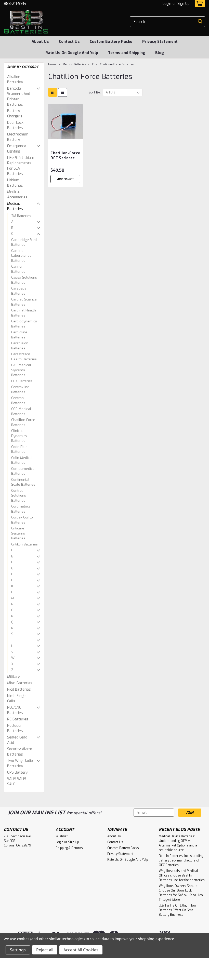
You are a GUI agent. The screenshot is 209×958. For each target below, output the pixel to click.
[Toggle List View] (62, 92)
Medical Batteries (15, 206)
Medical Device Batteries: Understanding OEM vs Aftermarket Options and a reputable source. (178, 843)
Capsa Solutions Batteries (24, 280)
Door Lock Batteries (15, 125)
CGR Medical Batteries (21, 411)
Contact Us (69, 41)
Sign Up (183, 3)
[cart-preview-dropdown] (198, 3)
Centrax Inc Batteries (20, 389)
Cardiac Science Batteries (24, 302)
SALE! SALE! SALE (16, 781)
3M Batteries (21, 216)
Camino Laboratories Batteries (21, 256)
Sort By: (95, 92)
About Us (40, 41)
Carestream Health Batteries (24, 356)
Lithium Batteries (15, 183)
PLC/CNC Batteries (15, 710)
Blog (159, 52)
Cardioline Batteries (19, 334)
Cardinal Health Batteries (23, 313)
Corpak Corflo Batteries (22, 520)
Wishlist (62, 836)
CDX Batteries (22, 381)
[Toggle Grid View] (52, 92)
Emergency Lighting (16, 149)
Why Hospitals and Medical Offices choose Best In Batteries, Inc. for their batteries (182, 875)
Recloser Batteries (15, 728)
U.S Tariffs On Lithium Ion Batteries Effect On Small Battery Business (177, 910)
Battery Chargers (14, 113)
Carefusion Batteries (19, 345)
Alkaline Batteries (15, 79)
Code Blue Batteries (19, 449)
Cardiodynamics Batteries (24, 324)
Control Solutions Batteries (18, 495)
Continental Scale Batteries (23, 482)
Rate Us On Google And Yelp (71, 52)
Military (13, 676)
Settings (18, 950)
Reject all (44, 950)
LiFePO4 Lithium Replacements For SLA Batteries (20, 165)
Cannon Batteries (18, 269)
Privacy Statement (160, 41)
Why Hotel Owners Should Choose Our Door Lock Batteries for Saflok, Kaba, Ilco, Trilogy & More (181, 893)
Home (52, 64)
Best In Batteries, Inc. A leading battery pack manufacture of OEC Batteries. (181, 860)
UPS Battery (17, 772)
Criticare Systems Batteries (18, 533)
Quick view (65, 134)
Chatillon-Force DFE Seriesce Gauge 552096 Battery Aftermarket (65, 156)
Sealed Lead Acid (17, 740)
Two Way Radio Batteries (20, 763)
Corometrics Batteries (21, 509)
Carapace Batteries (19, 291)
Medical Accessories (17, 194)
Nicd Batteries (19, 689)
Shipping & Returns (69, 848)
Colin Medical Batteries (22, 460)
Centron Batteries (18, 400)
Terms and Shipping (126, 52)
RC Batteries (17, 719)
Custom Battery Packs (111, 41)
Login (167, 3)
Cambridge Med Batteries (24, 242)
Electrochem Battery (17, 137)
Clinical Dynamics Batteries (19, 436)
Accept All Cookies (80, 950)
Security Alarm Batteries (19, 752)
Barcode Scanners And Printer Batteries (18, 96)
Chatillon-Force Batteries (23, 422)
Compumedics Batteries (22, 471)
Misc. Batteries (19, 683)
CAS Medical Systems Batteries (21, 370)
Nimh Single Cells (17, 698)
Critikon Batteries (24, 544)
